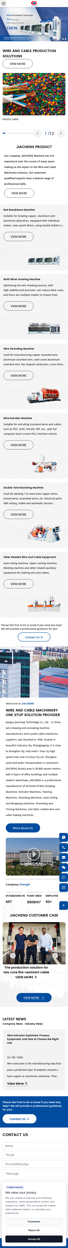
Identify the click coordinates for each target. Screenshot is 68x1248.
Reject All (34, 1230)
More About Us (23, 828)
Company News (13, 1024)
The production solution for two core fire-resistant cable (26, 970)
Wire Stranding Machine (18, 349)
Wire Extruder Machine (17, 418)
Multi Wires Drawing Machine (21, 279)
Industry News (34, 1024)
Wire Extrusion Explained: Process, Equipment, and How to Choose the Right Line (32, 1039)
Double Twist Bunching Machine (23, 488)
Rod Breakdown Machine (19, 210)
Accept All (34, 1239)
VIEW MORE (17, 64)
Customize (34, 1221)
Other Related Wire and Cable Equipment (29, 557)
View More (15, 1083)
